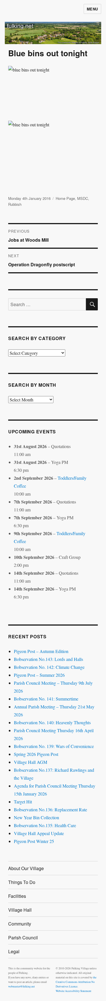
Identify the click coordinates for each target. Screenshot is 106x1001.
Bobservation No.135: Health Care (45, 825)
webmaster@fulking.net (21, 986)
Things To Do (21, 882)
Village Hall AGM (30, 762)
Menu (92, 9)
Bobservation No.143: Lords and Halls (48, 659)
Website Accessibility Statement (73, 991)
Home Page (65, 198)
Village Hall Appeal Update (39, 833)
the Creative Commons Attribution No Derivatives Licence (76, 982)
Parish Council (23, 937)
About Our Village (26, 868)
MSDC (82, 198)
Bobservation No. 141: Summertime (46, 699)
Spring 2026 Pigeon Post (36, 754)
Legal (14, 951)
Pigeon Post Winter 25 (34, 841)
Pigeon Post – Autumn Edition (41, 651)
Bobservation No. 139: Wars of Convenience (54, 746)
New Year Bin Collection (36, 817)
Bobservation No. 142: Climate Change (49, 667)
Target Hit (23, 802)
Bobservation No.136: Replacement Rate (50, 809)
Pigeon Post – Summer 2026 (39, 675)
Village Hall (20, 910)
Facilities (17, 896)
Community (19, 923)
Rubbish (14, 204)
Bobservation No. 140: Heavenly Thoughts (52, 722)
